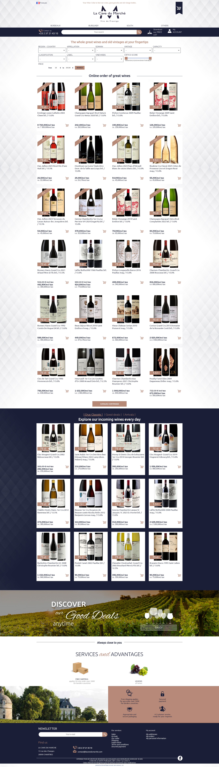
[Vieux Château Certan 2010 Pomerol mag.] (128, 322)
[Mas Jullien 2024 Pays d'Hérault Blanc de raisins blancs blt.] (128, 163)
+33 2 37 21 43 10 (85, 748)
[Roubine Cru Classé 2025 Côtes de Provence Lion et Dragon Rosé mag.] (166, 163)
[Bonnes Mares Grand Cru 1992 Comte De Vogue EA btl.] (53, 322)
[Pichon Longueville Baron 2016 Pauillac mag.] (128, 267)
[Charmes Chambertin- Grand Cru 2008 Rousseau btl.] (165, 267)
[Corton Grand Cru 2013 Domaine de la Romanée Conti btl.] (166, 322)
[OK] (139, 32)
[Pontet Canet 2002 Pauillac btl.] (91, 560)
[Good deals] (158, 619)
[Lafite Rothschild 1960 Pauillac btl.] (91, 267)
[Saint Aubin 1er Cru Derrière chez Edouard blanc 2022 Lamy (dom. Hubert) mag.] (91, 451)
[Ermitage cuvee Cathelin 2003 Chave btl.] (53, 110)
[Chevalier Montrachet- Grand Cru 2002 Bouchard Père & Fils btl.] (128, 560)
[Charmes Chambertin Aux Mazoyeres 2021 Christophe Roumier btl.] (128, 376)
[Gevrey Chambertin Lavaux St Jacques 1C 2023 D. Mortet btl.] (128, 507)
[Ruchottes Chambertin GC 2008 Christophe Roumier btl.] (53, 560)
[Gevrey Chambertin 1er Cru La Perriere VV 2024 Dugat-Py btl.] (91, 216)
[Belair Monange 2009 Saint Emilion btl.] (165, 110)
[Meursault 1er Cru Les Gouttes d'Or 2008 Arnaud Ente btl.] (91, 376)
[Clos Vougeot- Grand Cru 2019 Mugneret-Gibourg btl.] (166, 451)
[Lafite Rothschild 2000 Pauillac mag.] (166, 507)
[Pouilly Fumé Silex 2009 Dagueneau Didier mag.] (165, 376)
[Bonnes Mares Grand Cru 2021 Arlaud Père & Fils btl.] (53, 267)
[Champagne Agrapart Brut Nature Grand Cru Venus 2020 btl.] (91, 110)
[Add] (67, 125)
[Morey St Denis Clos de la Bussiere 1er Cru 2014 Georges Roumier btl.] (128, 451)
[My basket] (179, 8)
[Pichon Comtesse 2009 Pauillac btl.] (128, 110)
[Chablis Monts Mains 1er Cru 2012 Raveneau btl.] (53, 507)
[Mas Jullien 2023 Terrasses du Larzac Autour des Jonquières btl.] (53, 216)
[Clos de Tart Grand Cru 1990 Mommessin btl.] (53, 376)
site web (111, 765)
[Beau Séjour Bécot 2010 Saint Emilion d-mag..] (91, 322)
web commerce (117, 765)
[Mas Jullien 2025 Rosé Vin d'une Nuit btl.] (53, 163)
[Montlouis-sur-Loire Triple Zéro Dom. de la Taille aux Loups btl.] (90, 163)
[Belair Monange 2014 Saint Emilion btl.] (128, 216)
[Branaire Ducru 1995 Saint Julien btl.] (166, 560)
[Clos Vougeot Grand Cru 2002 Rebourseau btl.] (53, 451)
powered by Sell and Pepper (102, 765)
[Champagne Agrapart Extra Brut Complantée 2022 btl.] (165, 216)
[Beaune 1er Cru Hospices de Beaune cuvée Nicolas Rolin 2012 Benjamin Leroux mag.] (90, 507)
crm (123, 765)
